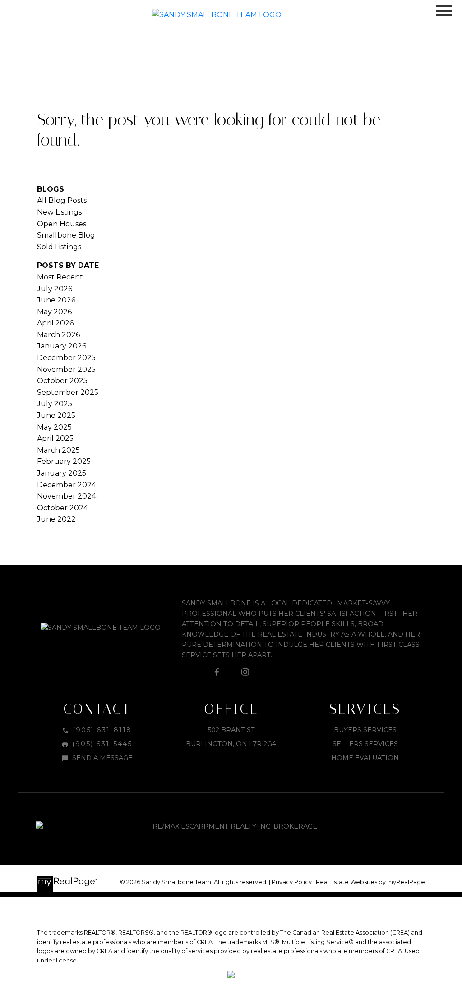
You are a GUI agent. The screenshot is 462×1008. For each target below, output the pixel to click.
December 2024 (66, 485)
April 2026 (55, 323)
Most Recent (60, 277)
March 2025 (58, 450)
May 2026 (54, 311)
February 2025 (64, 461)
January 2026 (61, 346)
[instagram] (245, 671)
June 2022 (56, 519)
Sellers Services (365, 744)
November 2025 (66, 369)
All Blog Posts (62, 200)
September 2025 (67, 392)
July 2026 (54, 288)
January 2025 (61, 473)
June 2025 (56, 415)
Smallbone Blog (66, 235)
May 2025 (54, 427)
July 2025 (54, 403)
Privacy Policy (292, 882)
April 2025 (55, 438)
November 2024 (66, 496)
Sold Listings (59, 247)
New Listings (59, 212)
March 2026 (58, 334)
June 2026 (56, 300)
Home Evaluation (365, 758)
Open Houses (61, 224)
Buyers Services (365, 730)
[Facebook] (216, 671)
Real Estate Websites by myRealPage (370, 882)
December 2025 (66, 357)
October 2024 (62, 508)
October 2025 (62, 380)
